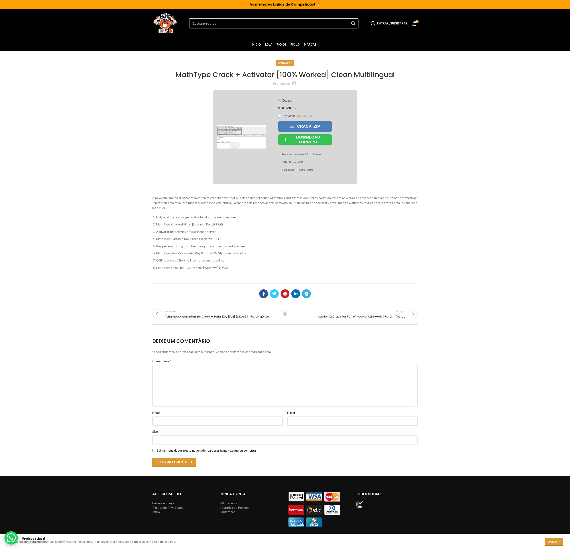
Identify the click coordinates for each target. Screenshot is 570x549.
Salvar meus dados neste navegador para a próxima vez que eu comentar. (207, 450)
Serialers (285, 63)
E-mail (292, 412)
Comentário (161, 361)
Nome (157, 412)
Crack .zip (308, 126)
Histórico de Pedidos (234, 507)
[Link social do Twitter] (274, 293)
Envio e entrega (163, 503)
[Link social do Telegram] (306, 293)
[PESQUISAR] (353, 23)
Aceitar (554, 541)
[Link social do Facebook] (263, 293)
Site (155, 431)
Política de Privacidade (167, 507)
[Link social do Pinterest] (285, 293)
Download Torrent (308, 139)
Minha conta (229, 503)
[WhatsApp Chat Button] (11, 538)
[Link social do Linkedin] (295, 293)
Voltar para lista (285, 313)
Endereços (227, 512)
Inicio (156, 512)
